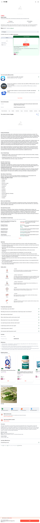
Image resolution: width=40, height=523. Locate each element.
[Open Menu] (2, 2)
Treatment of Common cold (7, 157)
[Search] (35, 2)
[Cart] (38, 2)
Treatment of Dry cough (6, 154)
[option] (4, 111)
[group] (20, 7)
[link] (5, 1)
